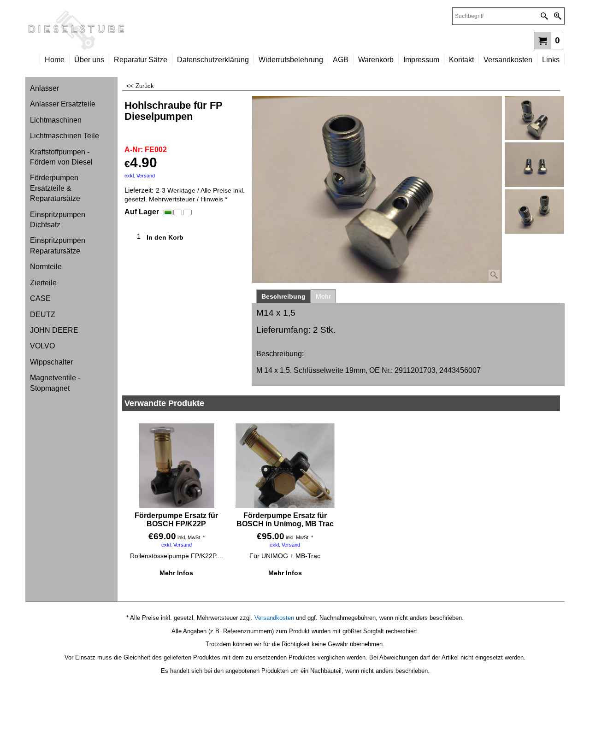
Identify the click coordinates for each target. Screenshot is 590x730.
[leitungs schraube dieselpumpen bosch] (534, 164)
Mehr (323, 296)
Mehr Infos (176, 573)
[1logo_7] (160, 30)
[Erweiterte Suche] (557, 16)
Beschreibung (283, 296)
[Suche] (544, 16)
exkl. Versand (139, 175)
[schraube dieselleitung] (534, 211)
